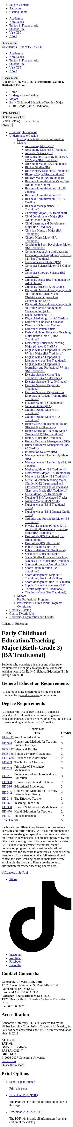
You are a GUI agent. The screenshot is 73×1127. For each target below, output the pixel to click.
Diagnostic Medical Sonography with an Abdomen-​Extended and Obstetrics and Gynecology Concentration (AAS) (48, 295)
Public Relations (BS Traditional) (45, 550)
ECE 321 (8, 737)
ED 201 (7, 776)
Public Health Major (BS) (40, 546)
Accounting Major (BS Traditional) (46, 149)
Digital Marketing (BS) (39, 314)
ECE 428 (8, 758)
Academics (16, 18)
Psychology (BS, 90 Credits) (42, 543)
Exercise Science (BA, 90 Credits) (46, 381)
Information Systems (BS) (41, 451)
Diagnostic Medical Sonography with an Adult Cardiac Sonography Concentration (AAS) (48, 308)
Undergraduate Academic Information (40, 139)
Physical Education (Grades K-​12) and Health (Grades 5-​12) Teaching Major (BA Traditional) (46, 529)
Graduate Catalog (20, 610)
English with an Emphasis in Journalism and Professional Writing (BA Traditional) (47, 367)
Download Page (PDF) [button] (23, 1095)
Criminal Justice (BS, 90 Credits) (45, 286)
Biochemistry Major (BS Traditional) (47, 170)
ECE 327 (8, 749)
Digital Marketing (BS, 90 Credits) (46, 318)
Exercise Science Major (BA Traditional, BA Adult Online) (43, 376)
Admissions (16, 22)
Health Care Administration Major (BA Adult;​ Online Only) (46, 425)
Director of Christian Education (44, 321)
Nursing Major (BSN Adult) (42, 501)
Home (13, 92)
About (13, 36)
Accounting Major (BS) (39, 146)
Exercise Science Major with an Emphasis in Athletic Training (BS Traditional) (46, 395)
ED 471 (7, 815)
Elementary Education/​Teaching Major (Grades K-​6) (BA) (44, 344)
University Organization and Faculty (31, 617)
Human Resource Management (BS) (47, 441)
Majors (13, 99)
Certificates (24, 606)
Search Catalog (11, 121)
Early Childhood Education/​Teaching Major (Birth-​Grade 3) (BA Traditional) (48, 336)
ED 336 (7, 786)
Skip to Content (19, 4)
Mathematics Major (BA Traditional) (47, 473)
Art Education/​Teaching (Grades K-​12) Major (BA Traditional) (47, 158)
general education (29, 695)
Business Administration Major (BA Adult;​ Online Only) (47, 183)
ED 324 (7, 743)
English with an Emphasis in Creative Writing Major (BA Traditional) (48, 351)
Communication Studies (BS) (43, 262)
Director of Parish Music (40, 329)
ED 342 (7, 792)
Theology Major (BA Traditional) (45, 592)
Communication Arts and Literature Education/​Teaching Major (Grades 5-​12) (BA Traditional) (48, 255)
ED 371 (7, 802)
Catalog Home (18, 11)
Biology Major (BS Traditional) (44, 177)
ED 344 (7, 798)
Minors (21, 596)
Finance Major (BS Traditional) (44, 402)
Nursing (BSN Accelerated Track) (46, 497)
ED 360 (7, 807)
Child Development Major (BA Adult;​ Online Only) (44, 218)
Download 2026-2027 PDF (26, 1112)
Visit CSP (15, 32)
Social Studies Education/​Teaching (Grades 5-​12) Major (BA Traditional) (48, 559)
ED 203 (7, 768)
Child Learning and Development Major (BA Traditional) (45, 225)
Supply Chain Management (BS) (45, 585)
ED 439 (7, 762)
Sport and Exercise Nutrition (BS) (46, 564)
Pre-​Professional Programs (33, 599)
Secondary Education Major (42, 553)
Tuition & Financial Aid (24, 25)
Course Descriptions (21, 613)
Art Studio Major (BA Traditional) (46, 163)
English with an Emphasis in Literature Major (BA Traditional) (45, 358)
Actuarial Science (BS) (39, 153)
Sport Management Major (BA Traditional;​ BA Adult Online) (44, 576)
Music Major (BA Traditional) (43, 494)
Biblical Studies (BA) (38, 167)
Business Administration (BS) (43, 195)
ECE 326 (8, 753)
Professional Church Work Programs (39, 603)
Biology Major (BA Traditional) (44, 174)
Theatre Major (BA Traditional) (44, 589)
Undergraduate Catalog (23, 95)
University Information (23, 132)
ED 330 (7, 782)
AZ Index (15, 8)
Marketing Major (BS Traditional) (45, 469)
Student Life (17, 29)
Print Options (10, 112)
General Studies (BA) (38, 406)
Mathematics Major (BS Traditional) (47, 476)
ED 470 (7, 811)
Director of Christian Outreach (43, 325)
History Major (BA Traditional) (44, 437)
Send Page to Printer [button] (21, 1081)
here (53, 866)
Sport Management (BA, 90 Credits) (47, 582)
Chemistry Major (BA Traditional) (46, 213)
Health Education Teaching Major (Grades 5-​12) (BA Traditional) (46, 432)
